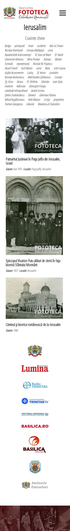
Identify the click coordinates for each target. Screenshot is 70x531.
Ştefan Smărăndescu (14, 95)
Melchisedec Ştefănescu (39, 77)
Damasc (47, 59)
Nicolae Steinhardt (14, 50)
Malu (47, 68)
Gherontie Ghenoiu (14, 59)
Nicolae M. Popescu (42, 64)
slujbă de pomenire (14, 73)
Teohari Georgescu (14, 104)
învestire (9, 86)
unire (50, 50)
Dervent (31, 95)
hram (30, 46)
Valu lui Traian (56, 46)
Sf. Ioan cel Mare (43, 55)
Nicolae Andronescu (14, 77)
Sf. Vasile (59, 55)
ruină (38, 68)
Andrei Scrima (37, 91)
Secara (20, 82)
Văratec (58, 59)
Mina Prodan (33, 59)
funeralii (9, 64)
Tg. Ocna (9, 82)
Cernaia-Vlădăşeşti (35, 50)
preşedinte (58, 99)
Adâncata (20, 86)
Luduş (30, 73)
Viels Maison (34, 99)
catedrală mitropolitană (16, 91)
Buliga (8, 46)
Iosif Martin (26, 68)
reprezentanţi (22, 64)
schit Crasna (59, 68)
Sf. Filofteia (32, 82)
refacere (30, 104)
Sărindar (45, 82)
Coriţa (47, 99)
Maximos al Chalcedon (49, 104)
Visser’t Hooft (11, 68)
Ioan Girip (57, 82)
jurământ (53, 73)
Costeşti (58, 77)
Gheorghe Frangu (37, 86)
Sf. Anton (41, 73)
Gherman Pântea (47, 95)
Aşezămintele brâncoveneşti (18, 55)
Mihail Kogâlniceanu (14, 99)
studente (41, 46)
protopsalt (19, 46)
